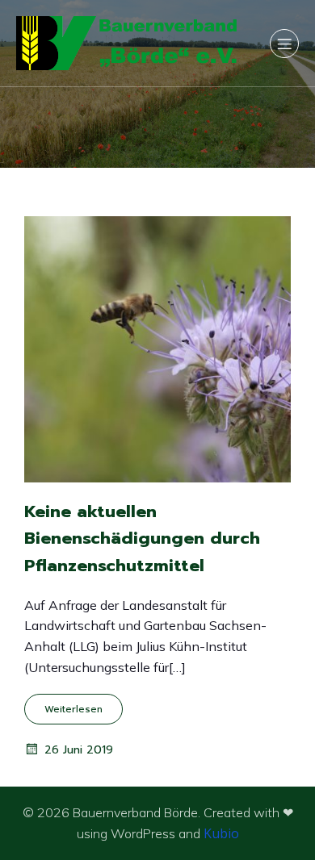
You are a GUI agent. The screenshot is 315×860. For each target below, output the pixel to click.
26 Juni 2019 (78, 749)
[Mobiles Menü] (284, 43)
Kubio (221, 833)
